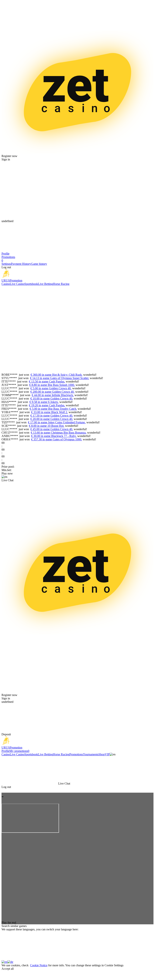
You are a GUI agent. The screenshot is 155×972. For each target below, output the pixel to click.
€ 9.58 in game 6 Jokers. (44, 402)
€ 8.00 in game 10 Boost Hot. (46, 425)
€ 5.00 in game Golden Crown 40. (50, 388)
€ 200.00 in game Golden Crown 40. (52, 391)
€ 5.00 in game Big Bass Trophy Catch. (53, 408)
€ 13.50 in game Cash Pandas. (47, 381)
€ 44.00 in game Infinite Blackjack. (53, 395)
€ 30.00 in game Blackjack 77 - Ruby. (54, 436)
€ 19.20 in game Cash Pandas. (47, 405)
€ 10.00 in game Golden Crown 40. (51, 398)
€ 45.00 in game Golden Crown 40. (51, 429)
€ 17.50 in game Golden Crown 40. (51, 415)
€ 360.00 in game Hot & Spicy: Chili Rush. (56, 374)
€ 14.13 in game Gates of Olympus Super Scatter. (59, 378)
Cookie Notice (38, 965)
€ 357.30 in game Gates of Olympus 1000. (56, 439)
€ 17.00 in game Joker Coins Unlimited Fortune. (57, 422)
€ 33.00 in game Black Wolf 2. (49, 412)
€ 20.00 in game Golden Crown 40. (51, 419)
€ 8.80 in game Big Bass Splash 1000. (52, 384)
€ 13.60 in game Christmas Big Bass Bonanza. (58, 432)
